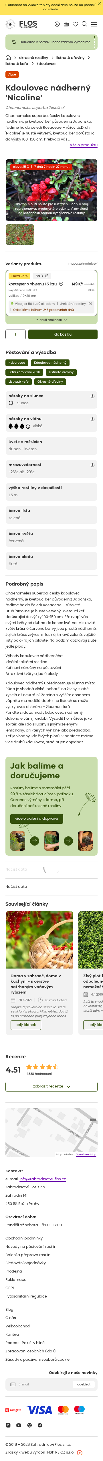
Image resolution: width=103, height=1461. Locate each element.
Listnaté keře (19, 381)
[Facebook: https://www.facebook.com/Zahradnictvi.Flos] (40, 1425)
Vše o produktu (84, 145)
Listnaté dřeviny (61, 372)
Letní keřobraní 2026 (24, 372)
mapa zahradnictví (83, 263)
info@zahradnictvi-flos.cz (42, 1179)
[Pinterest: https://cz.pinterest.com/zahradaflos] (29, 1425)
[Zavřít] (99, 3)
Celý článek (25, 1025)
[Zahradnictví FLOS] (21, 24)
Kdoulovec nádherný (50, 362)
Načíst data (33, 870)
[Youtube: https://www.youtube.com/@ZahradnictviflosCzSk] (18, 1425)
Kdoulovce (17, 362)
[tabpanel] (51, 42)
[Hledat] (84, 24)
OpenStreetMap (86, 1154)
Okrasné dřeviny (50, 381)
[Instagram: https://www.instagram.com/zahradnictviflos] (8, 1425)
